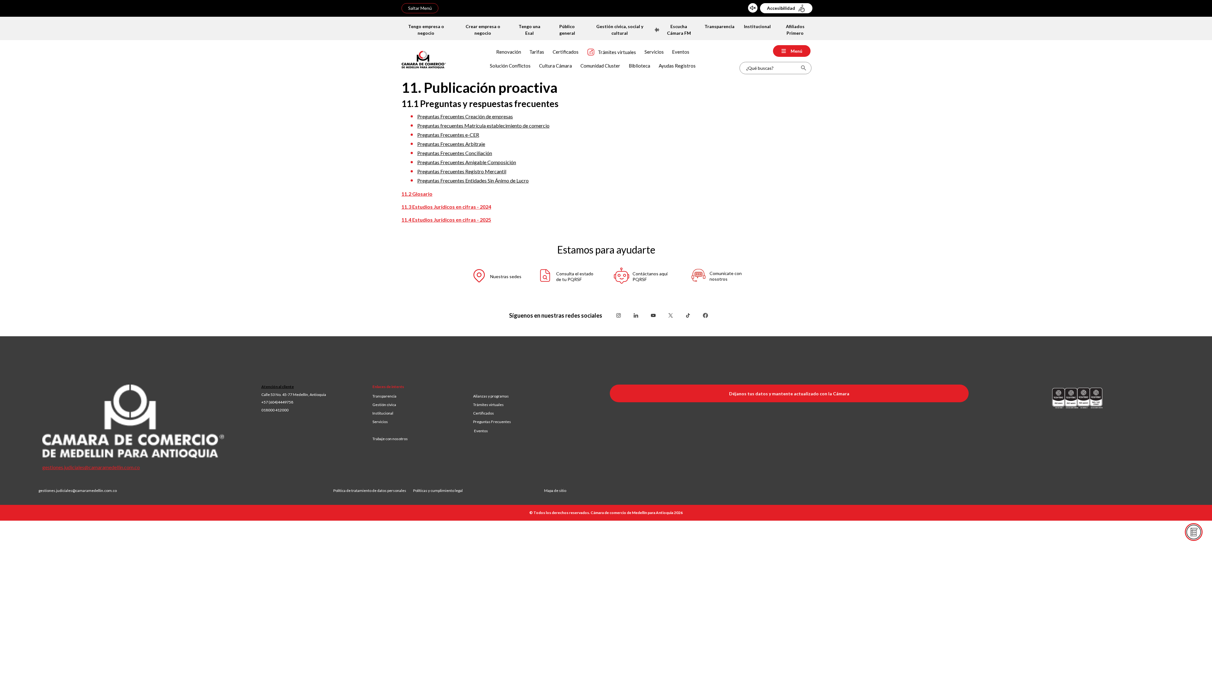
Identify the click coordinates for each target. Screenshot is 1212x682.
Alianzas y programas (491, 396)
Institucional (382, 413)
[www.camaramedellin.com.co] (423, 59)
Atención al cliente (277, 386)
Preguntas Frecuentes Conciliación (454, 153)
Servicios (380, 421)
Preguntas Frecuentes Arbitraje (451, 144)
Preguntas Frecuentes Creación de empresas (465, 116)
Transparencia (384, 396)
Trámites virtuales (488, 404)
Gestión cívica (384, 404)
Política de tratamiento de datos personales (373, 490)
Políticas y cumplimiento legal (438, 490)
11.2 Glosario (416, 194)
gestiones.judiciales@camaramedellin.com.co (91, 467)
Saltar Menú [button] (420, 8)
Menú (796, 51)
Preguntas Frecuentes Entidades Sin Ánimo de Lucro (473, 180)
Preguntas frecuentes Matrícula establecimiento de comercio (483, 126)
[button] (491, 276)
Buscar (803, 68)
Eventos (481, 430)
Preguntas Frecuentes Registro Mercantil (461, 171)
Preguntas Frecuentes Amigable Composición (466, 162)
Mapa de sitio (555, 490)
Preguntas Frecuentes (492, 421)
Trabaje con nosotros (390, 438)
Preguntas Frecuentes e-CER (448, 135)
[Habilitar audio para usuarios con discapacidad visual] (753, 8)
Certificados (483, 413)
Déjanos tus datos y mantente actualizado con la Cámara (789, 393)
